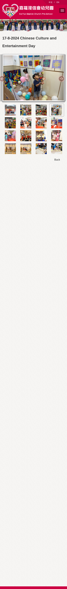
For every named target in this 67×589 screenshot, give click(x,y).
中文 (51, 2)
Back (57, 159)
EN (58, 2)
